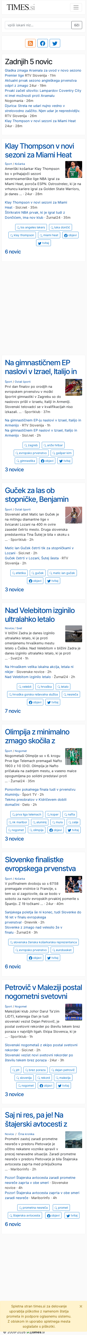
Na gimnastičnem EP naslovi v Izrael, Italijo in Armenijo (41, 371)
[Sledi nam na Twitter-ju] (55, 43)
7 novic (13, 711)
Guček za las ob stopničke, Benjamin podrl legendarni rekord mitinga (42, 504)
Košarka (20, 163)
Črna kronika (26, 1134)
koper (54, 814)
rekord (45, 1077)
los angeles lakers (32, 227)
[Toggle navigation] (76, 7)
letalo (64, 686)
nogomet (17, 830)
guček (39, 573)
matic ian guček (63, 573)
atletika (20, 573)
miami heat (50, 235)
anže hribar (54, 445)
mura (59, 822)
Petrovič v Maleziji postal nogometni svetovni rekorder (43, 996)
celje (74, 822)
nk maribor (19, 822)
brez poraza (37, 1070)
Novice (9, 628)
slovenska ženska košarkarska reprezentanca (45, 942)
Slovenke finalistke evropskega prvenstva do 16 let (40, 868)
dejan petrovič (64, 1070)
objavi (72, 235)
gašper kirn (63, 453)
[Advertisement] (43, 308)
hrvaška (46, 686)
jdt (17, 1070)
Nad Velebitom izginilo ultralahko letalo (40, 615)
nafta (71, 814)
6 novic (13, 252)
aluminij (40, 822)
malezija (64, 1077)
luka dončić (61, 227)
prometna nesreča (35, 1207)
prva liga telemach (28, 814)
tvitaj (45, 243)
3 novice (14, 469)
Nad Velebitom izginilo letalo (28, 677)
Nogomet (21, 751)
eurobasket (63, 950)
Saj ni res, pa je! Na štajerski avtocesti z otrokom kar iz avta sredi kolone (43, 1128)
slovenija (25, 1077)
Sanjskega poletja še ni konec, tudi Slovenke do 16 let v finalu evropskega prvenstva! (43, 917)
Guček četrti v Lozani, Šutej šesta (32, 558)
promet (62, 1207)
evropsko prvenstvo (32, 453)
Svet (19, 628)
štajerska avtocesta (26, 1215)
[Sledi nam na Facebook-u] (42, 43)
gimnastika (27, 460)
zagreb (32, 445)
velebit (26, 686)
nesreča (72, 694)
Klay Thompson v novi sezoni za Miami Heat (40, 121)
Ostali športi (23, 381)
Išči (76, 25)
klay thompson (23, 235)
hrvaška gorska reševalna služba (35, 694)
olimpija (38, 830)
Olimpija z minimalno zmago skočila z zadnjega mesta (37, 740)
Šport (8, 163)
